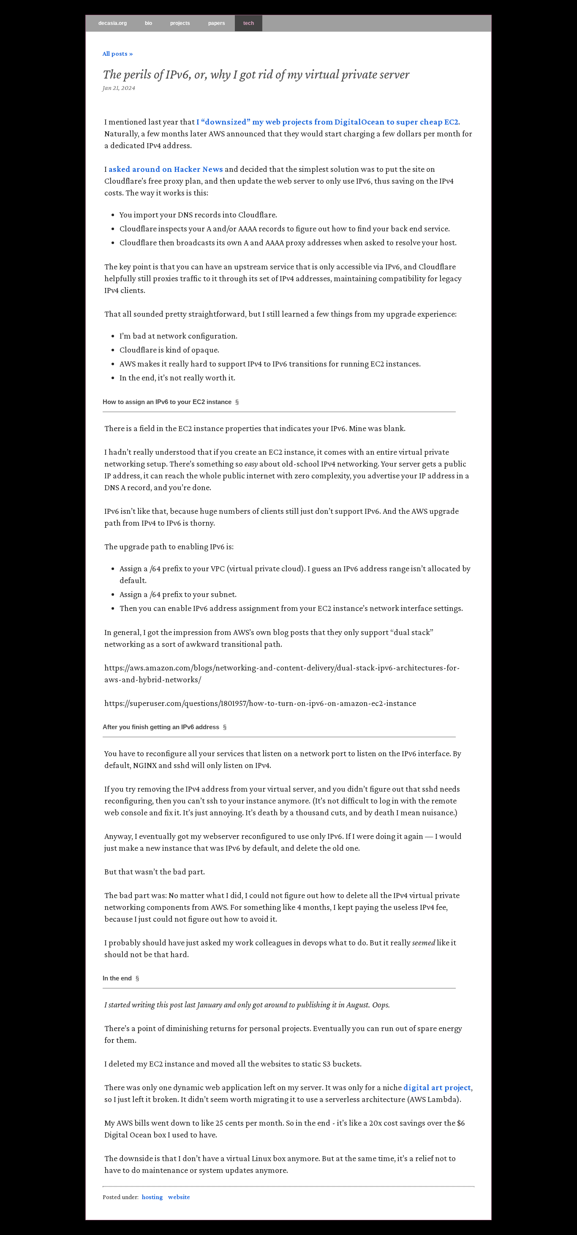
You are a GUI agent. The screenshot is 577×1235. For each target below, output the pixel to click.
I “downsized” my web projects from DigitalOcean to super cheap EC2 (327, 121)
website (179, 1197)
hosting (152, 1197)
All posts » (118, 53)
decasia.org (112, 23)
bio (148, 23)
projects (180, 23)
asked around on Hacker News (166, 169)
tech (248, 23)
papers (216, 23)
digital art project (437, 1087)
